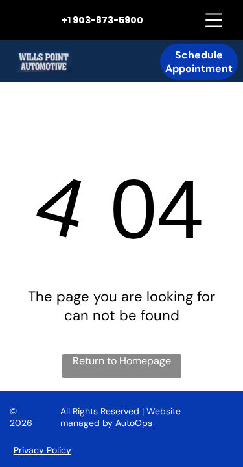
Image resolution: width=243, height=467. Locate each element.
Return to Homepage (122, 361)
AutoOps (133, 423)
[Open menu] (214, 20)
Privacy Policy (42, 450)
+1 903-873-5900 (102, 20)
